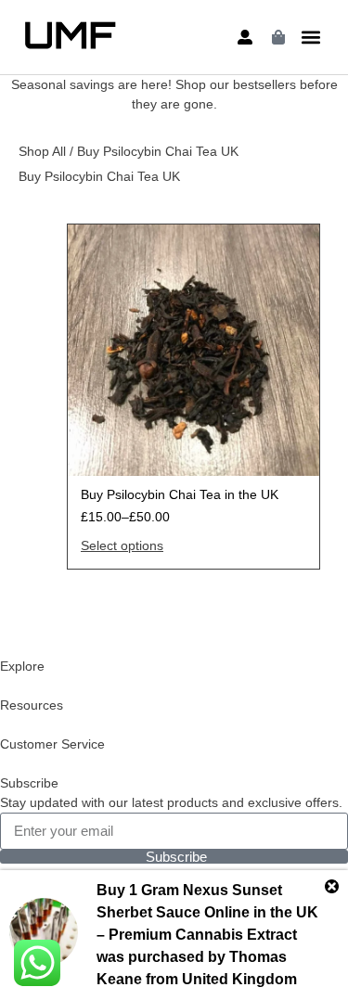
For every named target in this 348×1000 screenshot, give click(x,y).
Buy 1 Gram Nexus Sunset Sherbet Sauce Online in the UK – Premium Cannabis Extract (207, 912)
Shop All (42, 151)
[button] (310, 37)
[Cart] (278, 37)
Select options (122, 545)
